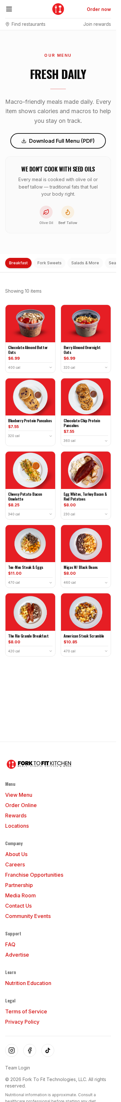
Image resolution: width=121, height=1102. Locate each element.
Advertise (17, 954)
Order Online (21, 805)
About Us (16, 854)
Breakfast (18, 262)
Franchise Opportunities (34, 875)
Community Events (28, 916)
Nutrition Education (28, 983)
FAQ (10, 944)
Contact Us (18, 905)
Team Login (17, 1067)
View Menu (18, 795)
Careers (15, 864)
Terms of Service (26, 1011)
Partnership (19, 885)
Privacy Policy (22, 1022)
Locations (17, 826)
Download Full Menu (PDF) (62, 141)
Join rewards (97, 24)
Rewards (15, 815)
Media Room (20, 895)
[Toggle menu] (9, 9)
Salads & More (85, 262)
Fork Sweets (49, 262)
